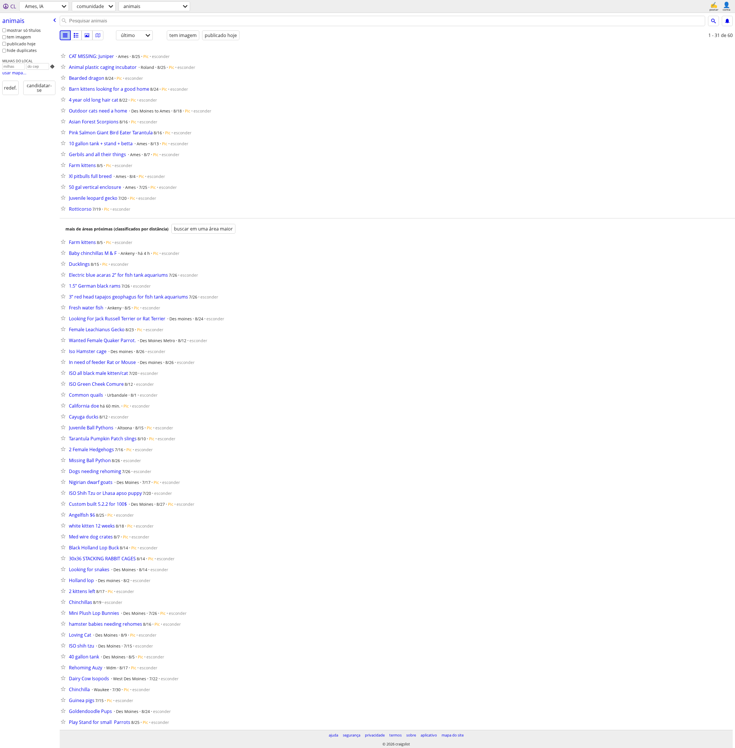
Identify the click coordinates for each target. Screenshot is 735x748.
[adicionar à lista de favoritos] (64, 55)
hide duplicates (22, 50)
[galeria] (87, 35)
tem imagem (19, 37)
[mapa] (97, 35)
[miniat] (76, 35)
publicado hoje (21, 43)
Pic (146, 56)
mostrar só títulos (24, 30)
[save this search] (727, 21)
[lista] (65, 35)
